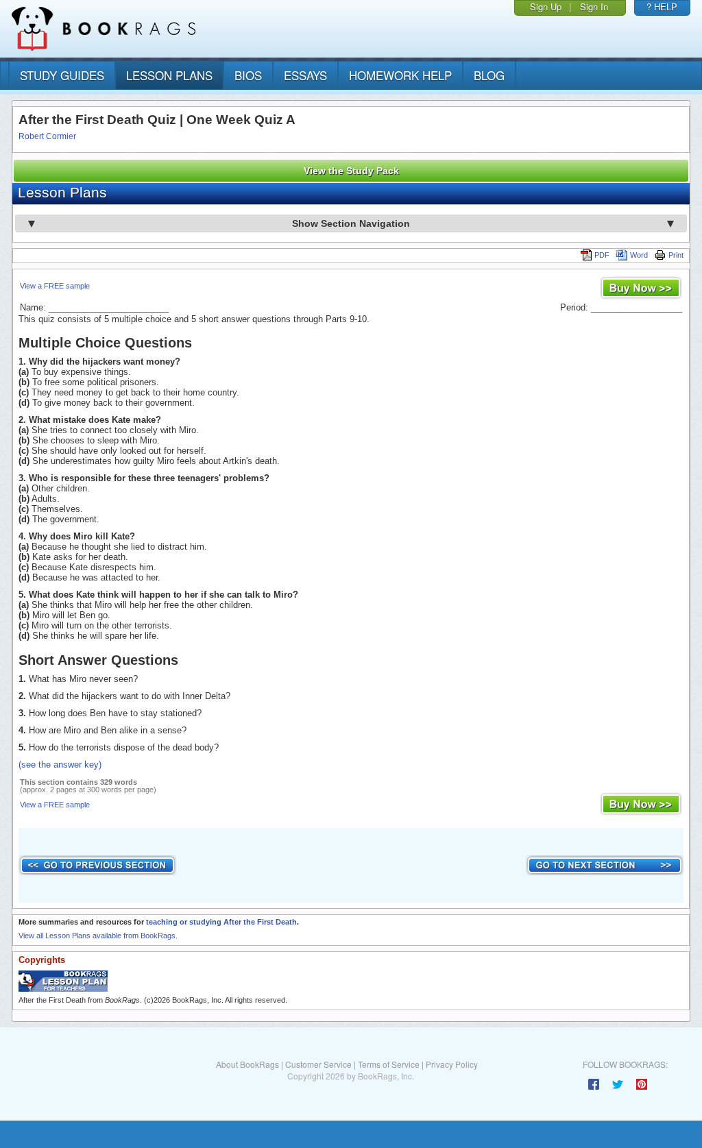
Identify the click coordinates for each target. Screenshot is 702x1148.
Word (639, 255)
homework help (400, 75)
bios (248, 75)
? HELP (661, 6)
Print (675, 255)
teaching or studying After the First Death (221, 922)
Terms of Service (389, 1064)
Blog (489, 75)
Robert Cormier (47, 136)
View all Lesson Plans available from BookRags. (98, 935)
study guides (62, 75)
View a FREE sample (55, 286)
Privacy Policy (452, 1064)
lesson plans (169, 75)
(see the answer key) (60, 764)
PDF (601, 255)
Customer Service (318, 1064)
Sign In (594, 6)
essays (305, 75)
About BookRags (247, 1064)
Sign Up (545, 6)
